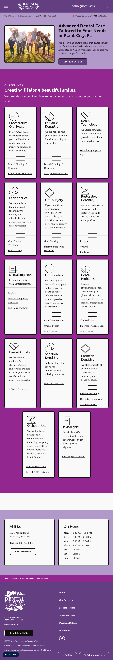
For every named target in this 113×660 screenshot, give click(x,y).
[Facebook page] (62, 638)
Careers (37, 650)
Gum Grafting (15, 250)
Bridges (84, 241)
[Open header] (6, 6)
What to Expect (67, 615)
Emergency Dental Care (92, 325)
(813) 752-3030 (50, 16)
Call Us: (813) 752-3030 (83, 6)
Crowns (84, 246)
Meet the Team (67, 607)
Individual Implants (18, 307)
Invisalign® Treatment (38, 472)
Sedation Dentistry (18, 389)
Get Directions (23, 551)
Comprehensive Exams (20, 173)
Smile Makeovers (88, 404)
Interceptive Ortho (36, 466)
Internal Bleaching (89, 393)
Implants (84, 252)
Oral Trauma (50, 331)
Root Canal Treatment (55, 320)
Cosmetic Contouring (91, 399)
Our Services (66, 600)
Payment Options (68, 623)
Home (62, 592)
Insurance (64, 630)
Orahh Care (46, 650)
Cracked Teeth (51, 325)
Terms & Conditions (25, 650)
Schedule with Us (73, 61)
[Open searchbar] (106, 6)
